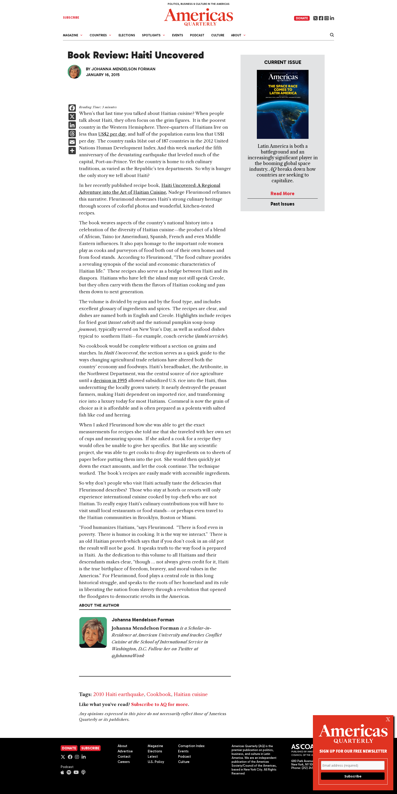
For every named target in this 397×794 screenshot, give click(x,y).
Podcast (197, 35)
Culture (217, 35)
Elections (127, 35)
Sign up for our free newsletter (353, 751)
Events (177, 35)
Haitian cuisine (191, 694)
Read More (283, 193)
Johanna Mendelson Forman (123, 68)
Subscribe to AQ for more (159, 704)
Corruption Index (191, 746)
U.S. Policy (156, 762)
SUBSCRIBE (71, 17)
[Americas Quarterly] (198, 17)
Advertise (125, 751)
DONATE (302, 18)
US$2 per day (111, 134)
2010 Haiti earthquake (118, 694)
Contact (124, 756)
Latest (153, 756)
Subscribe (90, 748)
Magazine (155, 746)
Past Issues (283, 204)
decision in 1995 (110, 380)
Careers (124, 762)
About (122, 746)
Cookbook (159, 694)
